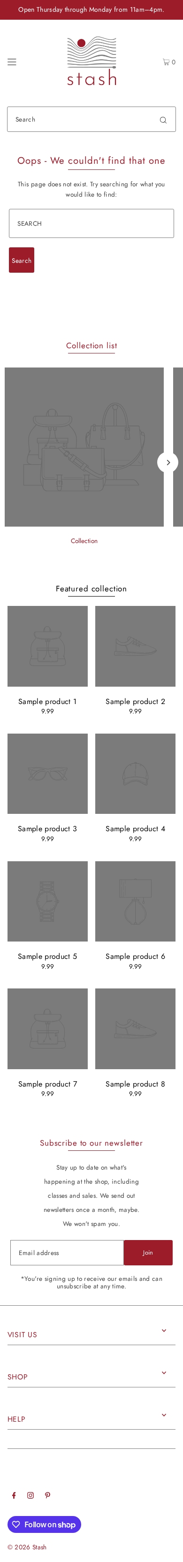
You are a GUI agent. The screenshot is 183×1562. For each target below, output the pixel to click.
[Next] (167, 462)
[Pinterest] (47, 1497)
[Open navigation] (12, 60)
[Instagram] (30, 1497)
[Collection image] (84, 524)
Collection (84, 540)
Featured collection (91, 588)
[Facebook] (14, 1497)
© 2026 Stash (27, 1547)
